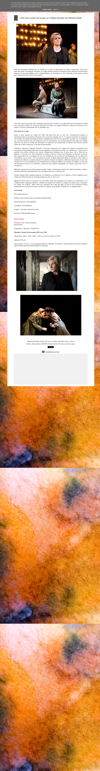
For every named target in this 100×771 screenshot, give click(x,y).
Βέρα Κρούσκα (36, 344)
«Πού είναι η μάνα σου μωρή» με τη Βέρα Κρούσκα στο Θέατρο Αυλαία (51, 18)
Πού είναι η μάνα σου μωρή (66, 344)
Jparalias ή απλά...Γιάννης (66, 341)
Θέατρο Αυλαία (52, 344)
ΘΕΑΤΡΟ (45, 344)
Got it (56, 9)
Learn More (47, 9)
